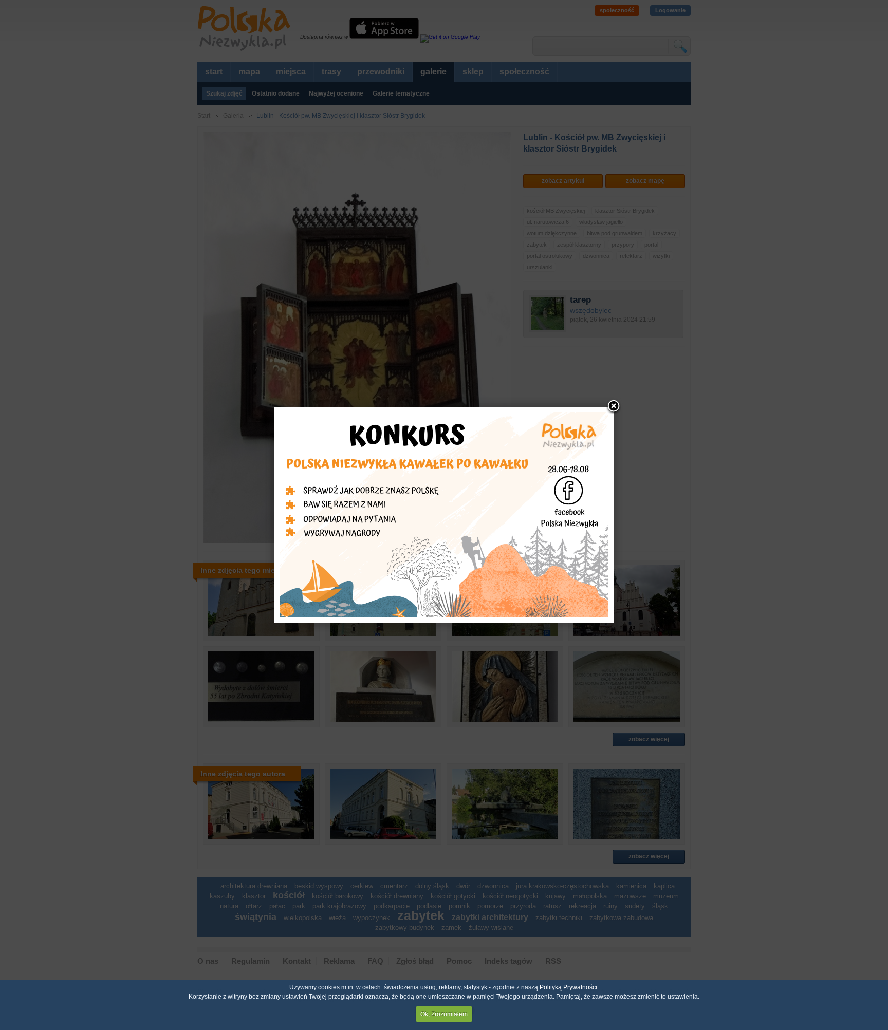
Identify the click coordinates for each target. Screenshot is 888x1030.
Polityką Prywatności (568, 987)
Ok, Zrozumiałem (444, 1014)
